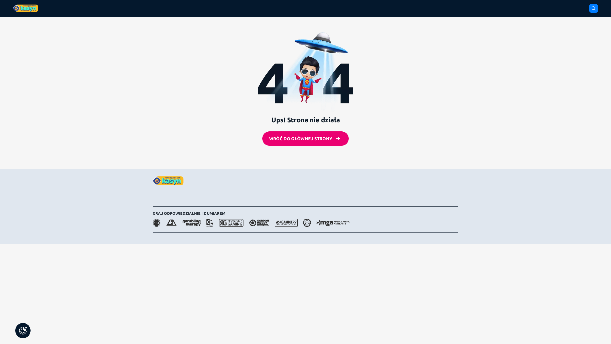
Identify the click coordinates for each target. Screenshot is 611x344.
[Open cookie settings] (23, 330)
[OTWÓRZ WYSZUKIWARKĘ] (593, 8)
